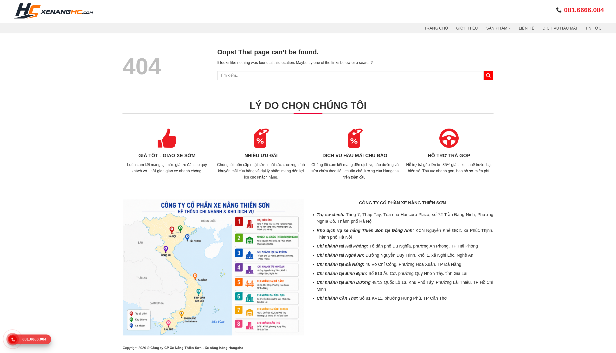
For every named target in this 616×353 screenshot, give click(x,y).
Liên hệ (526, 28)
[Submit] (488, 75)
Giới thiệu (467, 28)
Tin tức (593, 28)
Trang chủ (436, 28)
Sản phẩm (496, 28)
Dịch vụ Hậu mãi (560, 28)
